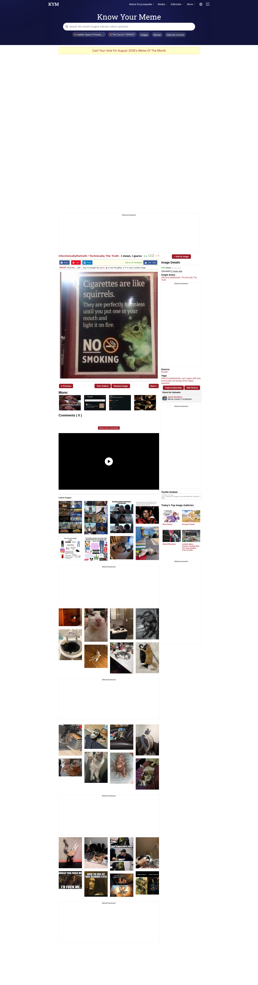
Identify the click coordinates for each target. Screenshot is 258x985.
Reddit (164, 372)
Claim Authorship (173, 388)
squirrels (165, 383)
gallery (101, 268)
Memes (157, 34)
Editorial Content (175, 34)
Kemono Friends (188, 524)
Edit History (192, 388)
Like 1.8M (151, 263)
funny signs (187, 381)
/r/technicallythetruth (170, 378)
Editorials (176, 4)
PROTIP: (63, 268)
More (190, 4)
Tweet (88, 263)
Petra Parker (167, 524)
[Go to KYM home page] (53, 5)
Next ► (153, 386)
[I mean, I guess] (109, 325)
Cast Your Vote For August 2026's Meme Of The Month (129, 50)
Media (161, 4)
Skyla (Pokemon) (169, 544)
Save (76, 263)
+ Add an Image (181, 256)
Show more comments (108, 428)
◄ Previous (65, 386)
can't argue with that (190, 378)
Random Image (121, 386)
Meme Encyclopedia (140, 4)
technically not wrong (171, 381)
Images (144, 34)
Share (65, 263)
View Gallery (103, 386)
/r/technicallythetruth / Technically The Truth (89, 255)
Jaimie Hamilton (175, 397)
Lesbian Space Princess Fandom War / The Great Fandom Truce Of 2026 (191, 547)
